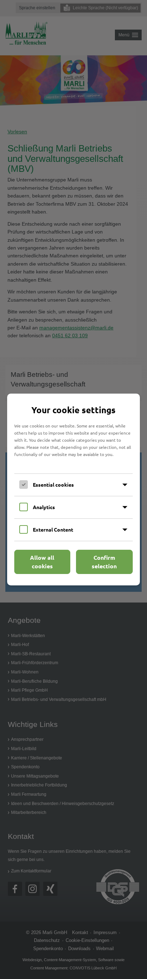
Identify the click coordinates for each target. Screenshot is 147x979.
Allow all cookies (42, 562)
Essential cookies (53, 484)
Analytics (44, 507)
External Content (53, 529)
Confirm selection (104, 562)
